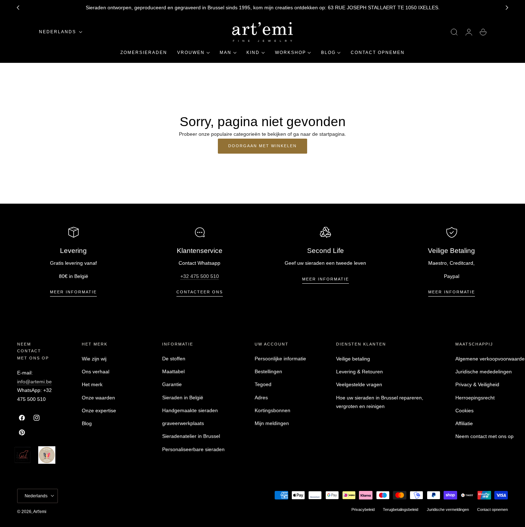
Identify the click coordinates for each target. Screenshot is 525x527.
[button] (454, 32)
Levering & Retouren (359, 371)
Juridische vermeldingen (448, 509)
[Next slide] (507, 7)
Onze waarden (98, 398)
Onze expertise (99, 410)
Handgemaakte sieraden (190, 410)
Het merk (92, 385)
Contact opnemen (492, 509)
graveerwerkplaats (183, 423)
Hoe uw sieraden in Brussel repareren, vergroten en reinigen (379, 402)
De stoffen (173, 359)
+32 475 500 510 (199, 276)
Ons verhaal (95, 371)
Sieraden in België (182, 398)
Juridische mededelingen (483, 371)
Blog (87, 423)
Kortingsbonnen (272, 410)
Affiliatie (464, 423)
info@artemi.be (34, 381)
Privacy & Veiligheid (477, 385)
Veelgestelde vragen (359, 385)
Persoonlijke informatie (280, 359)
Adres (261, 398)
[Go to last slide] (17, 7)
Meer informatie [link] (73, 292)
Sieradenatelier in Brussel (191, 436)
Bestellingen (268, 371)
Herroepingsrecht (475, 398)
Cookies (464, 410)
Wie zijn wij (94, 359)
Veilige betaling (353, 359)
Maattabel (173, 371)
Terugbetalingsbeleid (400, 509)
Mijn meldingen (272, 423)
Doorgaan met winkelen (262, 146)
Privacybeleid (363, 509)
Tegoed (263, 385)
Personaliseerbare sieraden (193, 449)
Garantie (172, 385)
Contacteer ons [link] (199, 292)
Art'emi (39, 511)
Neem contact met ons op (484, 436)
